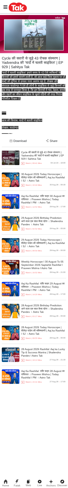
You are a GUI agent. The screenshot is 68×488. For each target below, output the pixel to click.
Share (53, 140)
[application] (34, 34)
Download (20, 140)
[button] (18, 6)
